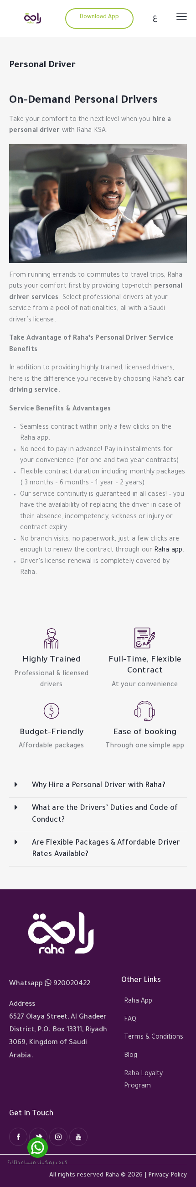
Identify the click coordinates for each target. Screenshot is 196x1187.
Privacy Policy (167, 1175)
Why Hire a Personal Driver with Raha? (98, 786)
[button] (98, 786)
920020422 (71, 984)
